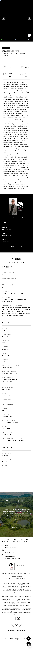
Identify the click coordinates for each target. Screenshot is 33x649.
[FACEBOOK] (16, 625)
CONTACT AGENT (16, 246)
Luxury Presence (20, 630)
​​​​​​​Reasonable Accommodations (16, 580)
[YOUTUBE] (20, 625)
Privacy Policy (23, 639)
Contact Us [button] (16, 527)
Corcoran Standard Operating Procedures (16, 578)
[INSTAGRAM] (12, 625)
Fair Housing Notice (16, 576)
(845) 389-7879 (6, 229)
